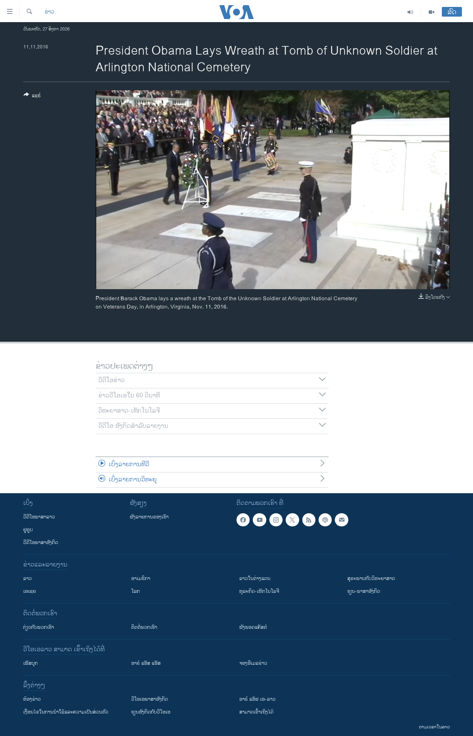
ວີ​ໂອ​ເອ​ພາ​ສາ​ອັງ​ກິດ (149, 699)
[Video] (431, 12)
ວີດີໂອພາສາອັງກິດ (40, 542)
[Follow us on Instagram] (276, 519)
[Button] (32, 96)
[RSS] (308, 519)
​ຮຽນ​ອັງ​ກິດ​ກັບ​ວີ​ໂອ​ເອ (150, 712)
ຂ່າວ (49, 12)
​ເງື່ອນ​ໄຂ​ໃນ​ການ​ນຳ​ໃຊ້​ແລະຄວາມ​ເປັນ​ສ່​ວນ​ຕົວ (65, 712)
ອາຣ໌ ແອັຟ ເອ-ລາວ (257, 699)
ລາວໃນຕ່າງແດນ (254, 578)
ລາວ (27, 578)
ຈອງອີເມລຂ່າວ (253, 663)
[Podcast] (325, 519)
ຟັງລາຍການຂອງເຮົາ (149, 517)
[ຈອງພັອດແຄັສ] (341, 519)
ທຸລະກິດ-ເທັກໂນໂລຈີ (259, 591)
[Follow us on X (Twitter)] (292, 519)
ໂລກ (135, 591)
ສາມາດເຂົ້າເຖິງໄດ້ (256, 712)
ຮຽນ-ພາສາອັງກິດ (363, 591)
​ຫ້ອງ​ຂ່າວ (32, 699)
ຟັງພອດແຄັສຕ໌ (253, 627)
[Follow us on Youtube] (259, 519)
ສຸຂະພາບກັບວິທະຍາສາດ (371, 578)
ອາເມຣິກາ (140, 578)
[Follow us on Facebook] (243, 519)
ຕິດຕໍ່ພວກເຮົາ (144, 627)
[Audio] (410, 12)
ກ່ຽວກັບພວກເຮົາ (38, 627)
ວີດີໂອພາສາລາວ (39, 517)
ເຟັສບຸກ (30, 663)
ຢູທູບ (28, 529)
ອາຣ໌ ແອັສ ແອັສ (146, 663)
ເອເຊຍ (29, 591)
